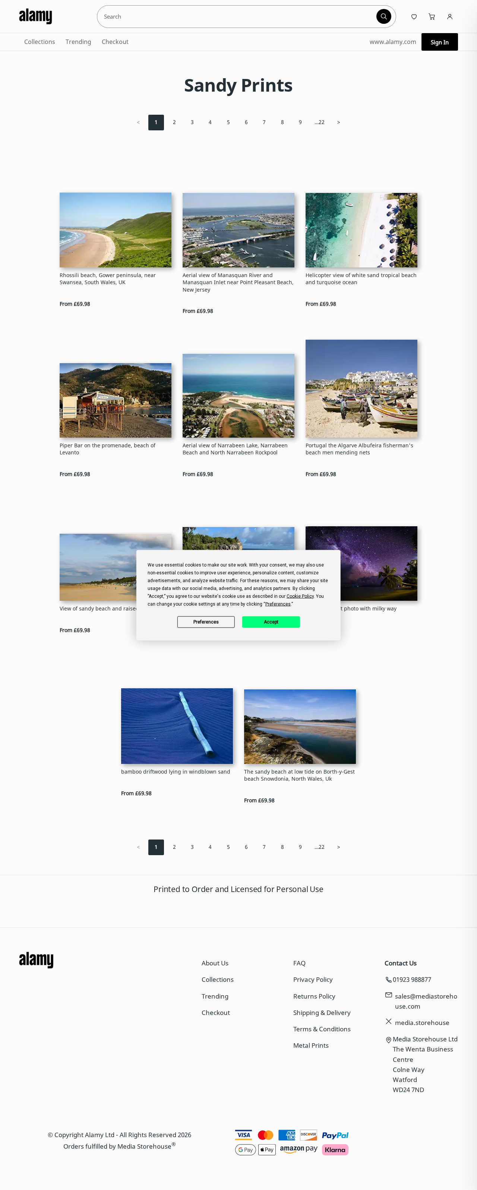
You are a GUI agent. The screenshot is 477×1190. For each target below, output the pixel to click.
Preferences (206, 622)
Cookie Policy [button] (300, 596)
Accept (271, 622)
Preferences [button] (278, 603)
